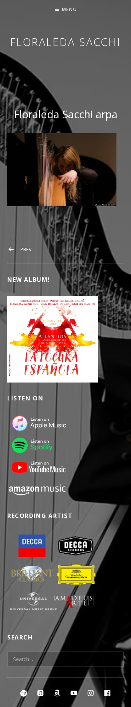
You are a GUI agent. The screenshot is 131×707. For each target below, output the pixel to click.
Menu (69, 9)
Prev (26, 249)
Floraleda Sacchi (65, 42)
